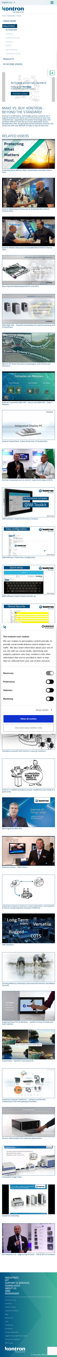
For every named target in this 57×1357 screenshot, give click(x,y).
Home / (4, 16)
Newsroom (12, 1293)
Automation (11, 30)
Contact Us (9, 1325)
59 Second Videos (12, 64)
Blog (6, 1314)
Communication (13, 38)
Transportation (13, 54)
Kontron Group (10, 1300)
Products (8, 59)
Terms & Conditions (12, 1339)
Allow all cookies (28, 718)
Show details (42, 710)
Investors (8, 1303)
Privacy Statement (11, 1332)
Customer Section (11, 1310)
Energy (9, 46)
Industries (9, 26)
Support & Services (17, 1282)
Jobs (7, 1290)
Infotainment (12, 50)
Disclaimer (9, 1328)
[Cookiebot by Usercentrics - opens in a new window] (42, 627)
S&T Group (9, 1343)
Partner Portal (10, 1307)
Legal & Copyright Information (16, 1336)
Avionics (9, 34)
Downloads (11, 16)
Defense (9, 42)
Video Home (9, 21)
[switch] (50, 681)
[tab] (28, 26)
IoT (7, 1280)
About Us (10, 1288)
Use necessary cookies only (28, 728)
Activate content (20, 93)
